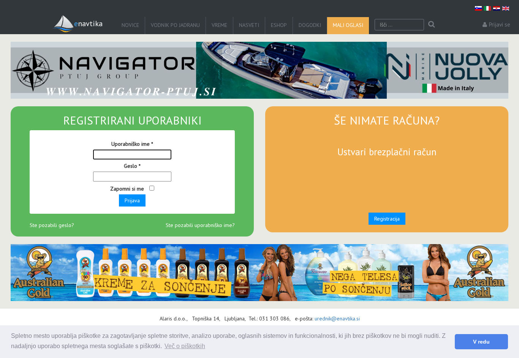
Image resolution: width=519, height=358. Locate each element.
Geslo (132, 165)
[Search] (431, 25)
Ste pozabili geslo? (52, 225)
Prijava (132, 200)
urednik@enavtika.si (337, 318)
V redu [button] (481, 342)
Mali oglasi (348, 25)
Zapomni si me (128, 188)
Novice (130, 25)
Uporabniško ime (132, 143)
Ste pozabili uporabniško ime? (200, 225)
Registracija (387, 218)
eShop (279, 25)
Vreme (219, 25)
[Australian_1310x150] (259, 272)
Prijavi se (499, 24)
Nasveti (249, 25)
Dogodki (310, 25)
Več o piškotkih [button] (185, 346)
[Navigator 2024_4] (259, 70)
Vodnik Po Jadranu (175, 25)
